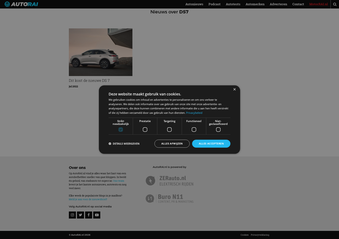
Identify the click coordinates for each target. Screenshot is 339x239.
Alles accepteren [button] (211, 143)
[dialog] (169, 119)
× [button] (234, 89)
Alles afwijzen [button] (172, 143)
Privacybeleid (194, 112)
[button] (124, 144)
